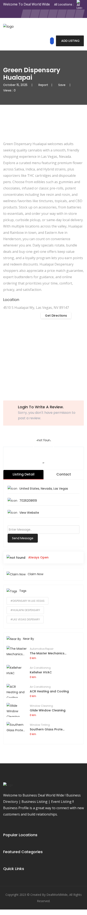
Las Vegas (60, 488)
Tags (22, 591)
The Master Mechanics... (48, 653)
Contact (63, 474)
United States (29, 488)
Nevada (46, 488)
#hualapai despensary (25, 610)
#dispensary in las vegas (27, 601)
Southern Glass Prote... (47, 729)
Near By (28, 639)
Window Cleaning (41, 706)
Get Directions (56, 315)
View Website (29, 513)
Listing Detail (23, 474)
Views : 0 (9, 90)
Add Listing (70, 41)
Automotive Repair (41, 649)
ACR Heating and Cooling (49, 691)
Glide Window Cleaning (47, 710)
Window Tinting (40, 725)
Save (62, 85)
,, (43, 461)
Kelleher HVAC (41, 672)
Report (43, 85)
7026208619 (28, 500)
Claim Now (35, 574)
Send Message (22, 538)
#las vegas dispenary (25, 619)
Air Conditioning (40, 668)
